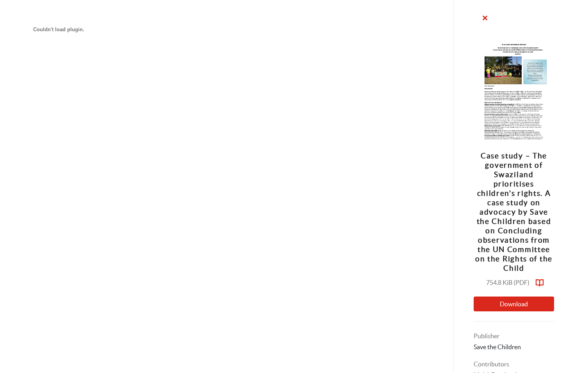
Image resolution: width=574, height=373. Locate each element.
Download (514, 303)
